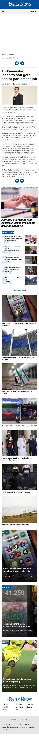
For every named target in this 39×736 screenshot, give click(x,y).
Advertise (5, 730)
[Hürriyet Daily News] (19, 4)
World (11, 54)
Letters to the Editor (27, 727)
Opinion (30, 704)
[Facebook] (17, 63)
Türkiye (6, 704)
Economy (18, 704)
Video (5, 710)
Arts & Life (19, 707)
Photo (17, 710)
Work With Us (24, 724)
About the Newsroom (10, 727)
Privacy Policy (6, 724)
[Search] (28, 11)
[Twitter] (22, 63)
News (4, 54)
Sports (29, 707)
